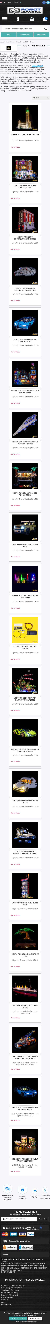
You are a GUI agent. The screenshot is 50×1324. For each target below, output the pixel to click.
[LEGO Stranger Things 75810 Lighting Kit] (25, 476)
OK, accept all (18, 1318)
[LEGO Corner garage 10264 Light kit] (25, 169)
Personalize (35, 1318)
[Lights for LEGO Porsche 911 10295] (25, 784)
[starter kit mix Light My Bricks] (25, 630)
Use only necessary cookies (27, 1322)
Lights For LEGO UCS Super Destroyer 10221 (25, 443)
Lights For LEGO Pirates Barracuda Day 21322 (25, 699)
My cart (46, 20)
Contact (31, 22)
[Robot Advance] (24, 10)
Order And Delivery (9, 1293)
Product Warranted (9, 1295)
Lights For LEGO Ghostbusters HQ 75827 (25, 238)
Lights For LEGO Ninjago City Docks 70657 (25, 392)
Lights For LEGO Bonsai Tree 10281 (25, 955)
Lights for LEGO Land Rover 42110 (25, 545)
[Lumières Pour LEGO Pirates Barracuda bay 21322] (25, 681)
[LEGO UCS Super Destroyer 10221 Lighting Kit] (25, 425)
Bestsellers (41, 35)
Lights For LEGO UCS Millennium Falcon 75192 (25, 289)
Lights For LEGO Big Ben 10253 (25, 134)
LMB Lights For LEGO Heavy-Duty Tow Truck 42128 (25, 1058)
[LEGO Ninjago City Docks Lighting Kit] (25, 374)
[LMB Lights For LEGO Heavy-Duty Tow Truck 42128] (25, 1040)
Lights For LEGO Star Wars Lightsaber (25, 597)
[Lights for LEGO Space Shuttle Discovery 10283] (25, 835)
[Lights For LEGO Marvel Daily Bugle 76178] (25, 886)
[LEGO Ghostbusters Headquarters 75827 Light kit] (25, 220)
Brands (18, 42)
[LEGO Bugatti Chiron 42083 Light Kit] (25, 323)
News (3, 1302)
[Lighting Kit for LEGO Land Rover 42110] (25, 527)
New (8, 35)
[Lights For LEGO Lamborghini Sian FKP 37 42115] (25, 732)
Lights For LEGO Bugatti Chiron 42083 (25, 340)
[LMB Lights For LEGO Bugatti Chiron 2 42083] (25, 1091)
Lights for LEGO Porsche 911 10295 (25, 801)
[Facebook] (44, 2)
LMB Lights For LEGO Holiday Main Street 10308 (25, 1160)
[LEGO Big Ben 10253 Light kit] (25, 118)
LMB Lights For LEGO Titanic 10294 (25, 1006)
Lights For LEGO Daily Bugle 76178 (25, 904)
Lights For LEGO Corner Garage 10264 (25, 187)
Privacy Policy (7, 1297)
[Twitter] (48, 2)
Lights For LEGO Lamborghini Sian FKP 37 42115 (25, 750)
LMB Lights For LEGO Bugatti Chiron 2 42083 (25, 1109)
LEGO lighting (37, 66)
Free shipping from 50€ (11, 1288)
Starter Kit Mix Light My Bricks (25, 648)
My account (18, 22)
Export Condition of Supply (13, 1285)
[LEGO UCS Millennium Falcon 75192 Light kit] (25, 271)
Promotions (25, 35)
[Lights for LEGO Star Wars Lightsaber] (25, 579)
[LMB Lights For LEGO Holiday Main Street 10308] (25, 1142)
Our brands (6, 1305)
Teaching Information (10, 1290)
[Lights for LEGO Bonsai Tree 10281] (25, 937)
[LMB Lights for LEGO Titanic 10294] (25, 988)
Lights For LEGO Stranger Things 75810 (25, 494)
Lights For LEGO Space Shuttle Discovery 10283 (25, 853)
